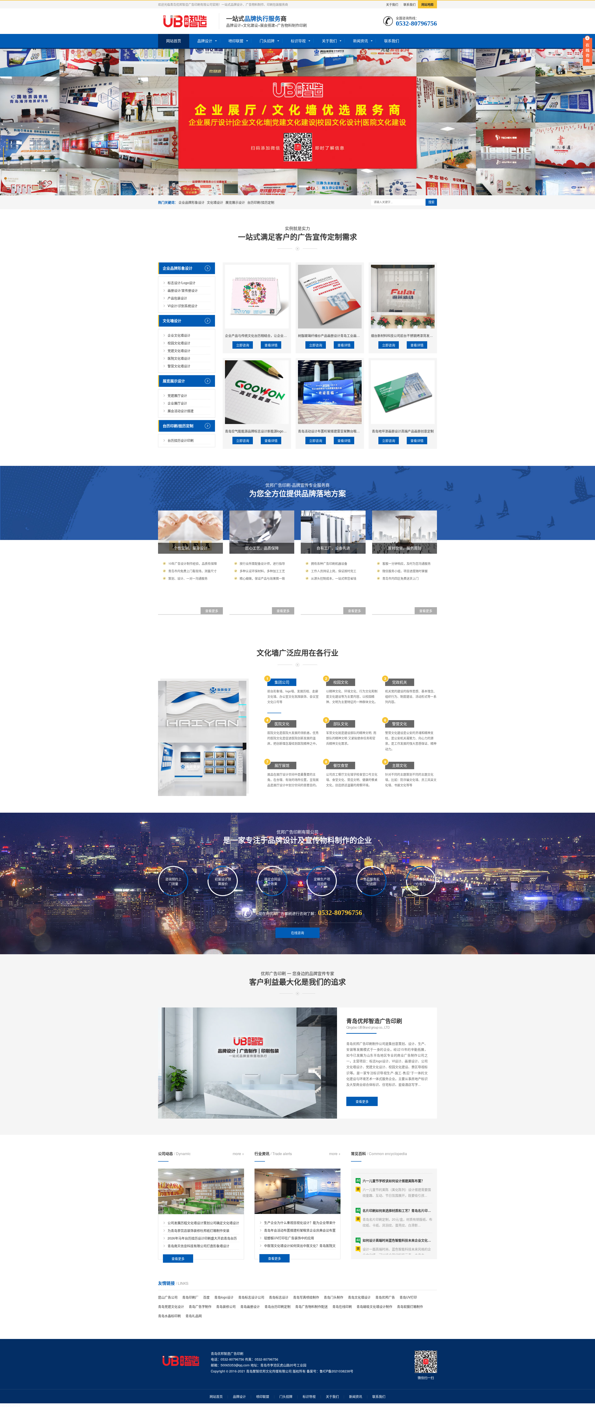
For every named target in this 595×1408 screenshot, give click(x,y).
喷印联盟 (235, 40)
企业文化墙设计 (179, 335)
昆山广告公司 (168, 1297)
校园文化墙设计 (179, 343)
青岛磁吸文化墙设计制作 (374, 1306)
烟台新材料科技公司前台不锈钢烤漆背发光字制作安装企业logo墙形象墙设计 (426, 335)
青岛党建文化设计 (171, 1306)
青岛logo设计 (224, 1297)
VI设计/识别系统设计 (183, 305)
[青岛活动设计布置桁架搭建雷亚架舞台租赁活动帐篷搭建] (330, 392)
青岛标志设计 (278, 1297)
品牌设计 (204, 40)
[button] (291, 186)
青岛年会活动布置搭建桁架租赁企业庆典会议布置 (300, 1230)
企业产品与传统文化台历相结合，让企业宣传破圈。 (262, 335)
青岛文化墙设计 (359, 1297)
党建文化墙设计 (179, 350)
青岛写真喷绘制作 (306, 1297)
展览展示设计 (235, 202)
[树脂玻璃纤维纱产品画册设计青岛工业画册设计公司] (330, 296)
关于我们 (392, 4)
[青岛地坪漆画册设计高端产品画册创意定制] (403, 392)
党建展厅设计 (177, 395)
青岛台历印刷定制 (277, 1306)
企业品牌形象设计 (191, 202)
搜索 (431, 202)
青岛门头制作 (333, 1297)
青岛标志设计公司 (251, 1297)
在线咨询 (297, 932)
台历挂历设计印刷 (181, 440)
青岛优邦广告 (385, 1297)
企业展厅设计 (177, 403)
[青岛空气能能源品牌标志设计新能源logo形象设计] (257, 392)
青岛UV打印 (408, 1297)
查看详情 (271, 345)
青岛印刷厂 (190, 1297)
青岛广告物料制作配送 (311, 1306)
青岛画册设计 (250, 1306)
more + (238, 1153)
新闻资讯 (360, 40)
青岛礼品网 (193, 1315)
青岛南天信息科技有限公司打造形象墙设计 (198, 1245)
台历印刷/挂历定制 (260, 202)
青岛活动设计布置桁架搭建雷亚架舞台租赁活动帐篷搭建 (338, 431)
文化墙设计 (215, 202)
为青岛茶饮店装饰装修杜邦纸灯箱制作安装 (198, 1230)
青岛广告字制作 (200, 1306)
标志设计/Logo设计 (181, 282)
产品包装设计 (177, 298)
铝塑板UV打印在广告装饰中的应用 (289, 1238)
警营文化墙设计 (179, 366)
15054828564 (10, 1405)
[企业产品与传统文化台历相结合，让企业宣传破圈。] (257, 296)
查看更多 (362, 1101)
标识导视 (298, 40)
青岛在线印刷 (342, 1306)
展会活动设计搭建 (181, 410)
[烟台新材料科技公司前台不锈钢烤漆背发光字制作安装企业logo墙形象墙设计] (403, 296)
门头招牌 (267, 40)
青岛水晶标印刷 (169, 1315)
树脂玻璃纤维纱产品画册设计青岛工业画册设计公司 (335, 335)
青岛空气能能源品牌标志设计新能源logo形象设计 (260, 431)
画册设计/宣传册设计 (183, 290)
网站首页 (173, 40)
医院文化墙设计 (179, 358)
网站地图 (427, 4)
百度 (206, 1297)
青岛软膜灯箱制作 (410, 1306)
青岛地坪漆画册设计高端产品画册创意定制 (403, 431)
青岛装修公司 (226, 1306)
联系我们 (409, 4)
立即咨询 (242, 345)
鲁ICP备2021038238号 (336, 1371)
